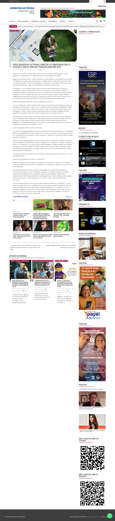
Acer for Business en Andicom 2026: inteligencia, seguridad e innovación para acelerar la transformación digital (20, 283)
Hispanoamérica (52, 21)
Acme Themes (105, 517)
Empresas (41, 261)
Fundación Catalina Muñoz (65, 292)
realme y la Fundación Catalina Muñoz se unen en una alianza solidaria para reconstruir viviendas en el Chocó (65, 283)
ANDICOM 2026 (16, 292)
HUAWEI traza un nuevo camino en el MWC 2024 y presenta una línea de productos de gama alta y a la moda (25, 247)
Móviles (17, 30)
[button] (109, 515)
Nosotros (12, 21)
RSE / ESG (65, 261)
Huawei (43, 70)
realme (59, 294)
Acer (25, 290)
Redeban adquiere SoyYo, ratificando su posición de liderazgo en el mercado (61, 246)
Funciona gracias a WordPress (78, 517)
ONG (61, 261)
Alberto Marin (33, 70)
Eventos (13, 261)
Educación (35, 261)
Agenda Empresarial (23, 21)
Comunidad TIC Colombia (38, 21)
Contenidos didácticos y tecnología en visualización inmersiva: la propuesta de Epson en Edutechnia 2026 (43, 283)
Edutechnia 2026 (39, 291)
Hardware (12, 30)
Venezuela (62, 21)
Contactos (71, 21)
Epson (46, 291)
